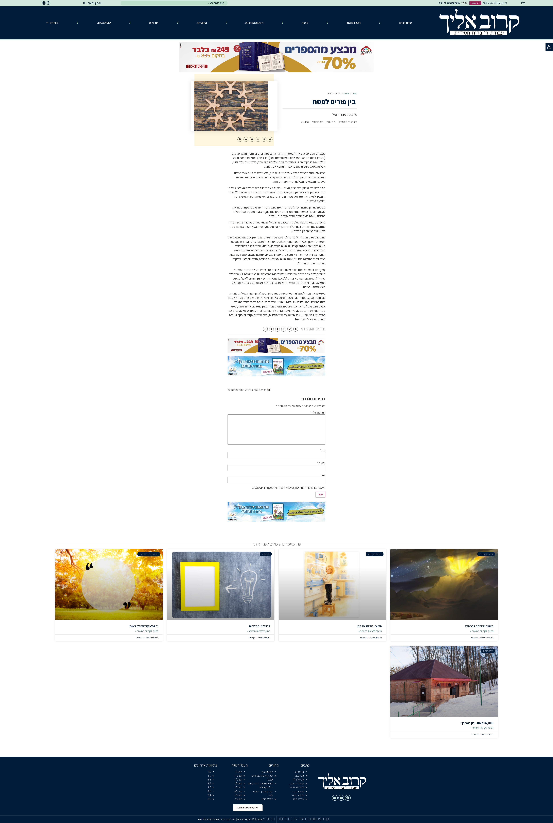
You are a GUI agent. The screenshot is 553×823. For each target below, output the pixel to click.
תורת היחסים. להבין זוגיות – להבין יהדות (260, 785)
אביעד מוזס (298, 795)
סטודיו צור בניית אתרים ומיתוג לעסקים (216, 819)
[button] (549, 47)
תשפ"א (238, 791)
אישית (305, 23)
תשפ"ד (238, 780)
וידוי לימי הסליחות (259, 626)
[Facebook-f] (48, 3)
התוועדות (202, 23)
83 (209, 799)
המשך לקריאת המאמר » (481, 631)
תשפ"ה (238, 776)
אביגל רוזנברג (297, 784)
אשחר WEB (257, 819)
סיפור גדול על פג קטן (369, 626)
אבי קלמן (299, 776)
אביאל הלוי (298, 780)
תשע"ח (238, 799)
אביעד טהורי (298, 791)
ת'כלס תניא (267, 799)
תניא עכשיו (267, 772)
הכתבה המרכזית (254, 23)
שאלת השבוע (104, 23)
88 (209, 780)
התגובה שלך (317, 412)
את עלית (153, 23)
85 (209, 791)
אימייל (321, 462)
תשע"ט (238, 795)
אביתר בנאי (298, 799)
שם (322, 450)
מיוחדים (54, 23)
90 (209, 772)
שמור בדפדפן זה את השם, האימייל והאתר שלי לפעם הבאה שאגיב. (287, 487)
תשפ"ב (238, 787)
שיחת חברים (405, 23)
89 (209, 776)
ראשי (355, 93)
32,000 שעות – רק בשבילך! (476, 723)
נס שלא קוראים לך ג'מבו (143, 626)
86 (209, 787)
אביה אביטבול (297, 787)
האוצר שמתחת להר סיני (479, 626)
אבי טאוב (299, 772)
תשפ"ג (238, 784)
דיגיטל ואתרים (244, 819)
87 (209, 784)
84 (209, 795)
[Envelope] (44, 3)
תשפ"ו (238, 772)
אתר (323, 475)
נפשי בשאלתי (353, 23)
